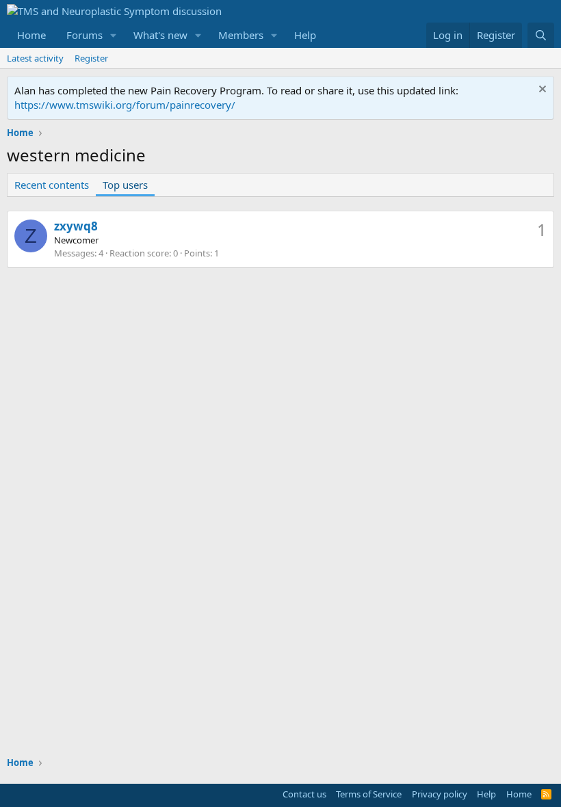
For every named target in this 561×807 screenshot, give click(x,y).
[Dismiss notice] (541, 90)
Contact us (304, 794)
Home (31, 35)
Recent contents (51, 184)
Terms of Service (369, 794)
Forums (84, 35)
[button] (113, 35)
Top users (125, 184)
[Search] (540, 35)
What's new (160, 35)
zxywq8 (76, 226)
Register (91, 58)
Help (305, 35)
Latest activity (35, 58)
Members (240, 35)
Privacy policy (439, 794)
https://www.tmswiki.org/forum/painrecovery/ (124, 104)
